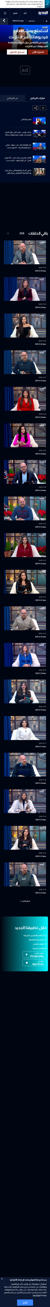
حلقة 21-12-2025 (40, 600)
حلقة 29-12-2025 (40, 307)
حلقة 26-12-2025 (40, 417)
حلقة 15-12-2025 (40, 820)
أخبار (25, 13)
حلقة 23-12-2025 (40, 527)
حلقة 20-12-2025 (40, 637)
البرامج (15, 13)
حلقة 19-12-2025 (40, 673)
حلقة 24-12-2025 (40, 490)
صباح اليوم (32, 21)
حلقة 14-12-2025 (40, 856)
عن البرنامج (12, 98)
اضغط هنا (36, 1295)
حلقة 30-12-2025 (40, 271)
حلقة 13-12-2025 (40, 893)
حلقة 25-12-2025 (40, 454)
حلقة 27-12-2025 (40, 381)
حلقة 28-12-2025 (40, 344)
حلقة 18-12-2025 (40, 710)
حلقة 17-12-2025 (40, 747)
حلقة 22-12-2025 (40, 564)
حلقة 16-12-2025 (40, 783)
